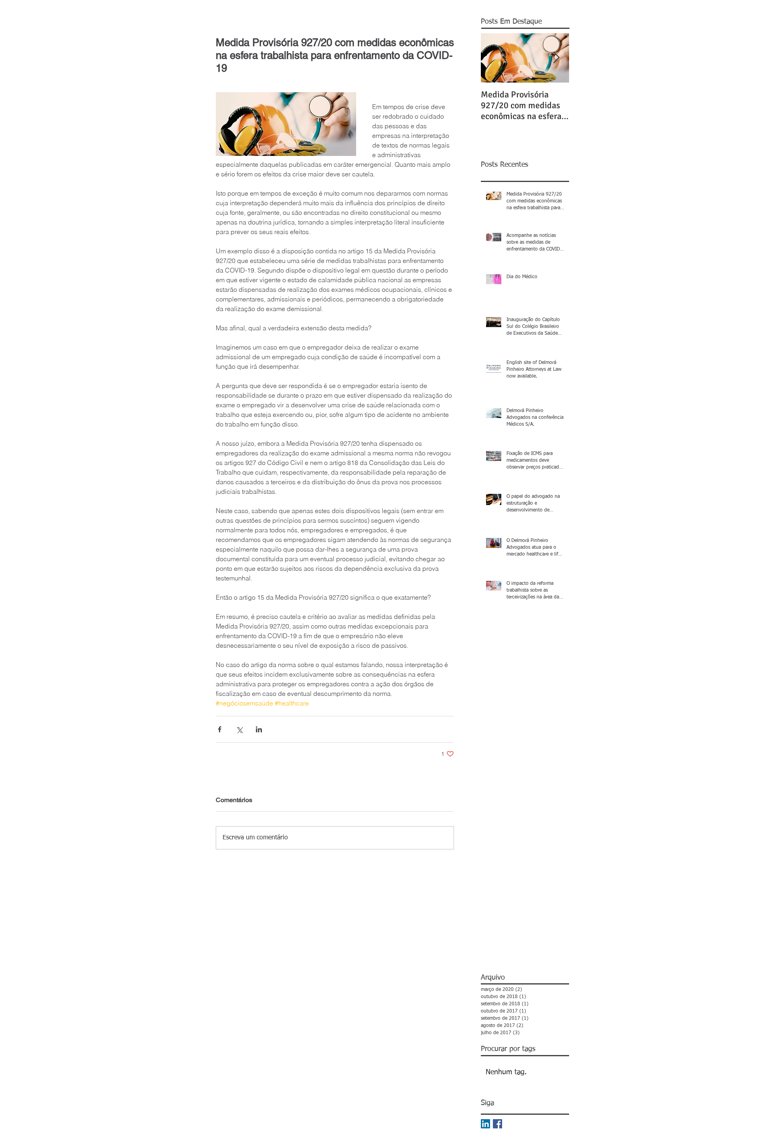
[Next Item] (556, 58)
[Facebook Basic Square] (497, 1123)
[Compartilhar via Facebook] (219, 729)
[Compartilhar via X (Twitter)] (239, 729)
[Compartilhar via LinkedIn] (259, 729)
